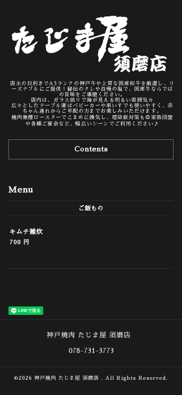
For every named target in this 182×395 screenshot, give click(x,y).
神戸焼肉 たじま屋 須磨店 (67, 378)
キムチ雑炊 (26, 231)
